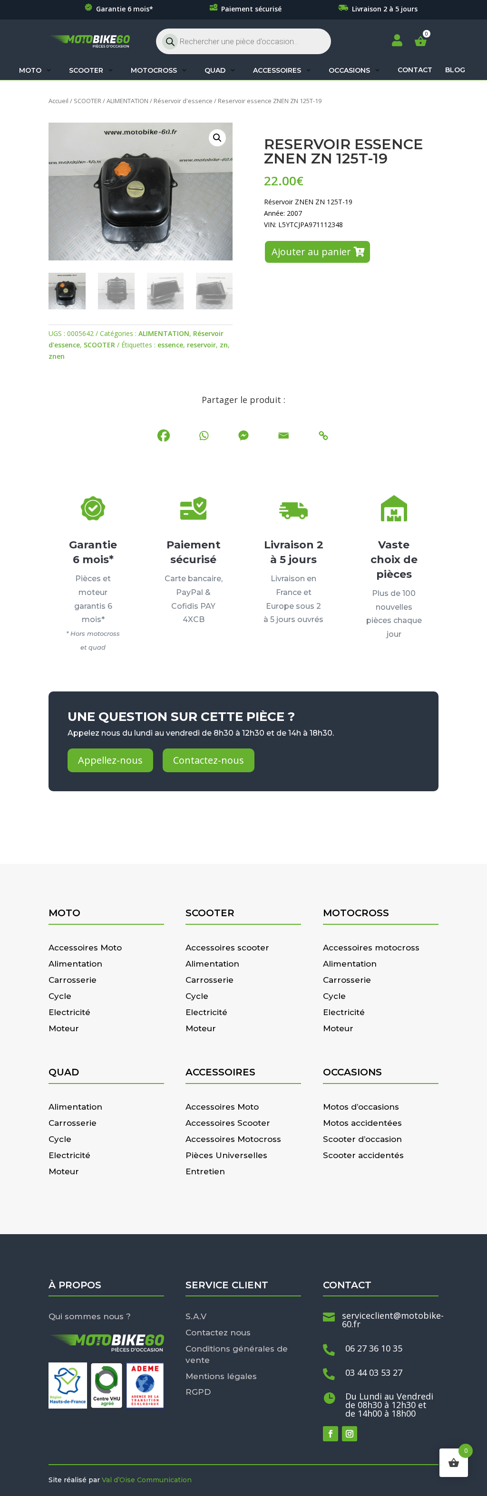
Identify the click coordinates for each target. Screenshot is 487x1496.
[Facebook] (164, 435)
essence (170, 344)
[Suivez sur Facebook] (330, 1433)
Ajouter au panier (311, 251)
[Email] (283, 435)
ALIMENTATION (127, 100)
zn (224, 344)
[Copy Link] (323, 435)
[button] (217, 137)
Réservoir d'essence (183, 100)
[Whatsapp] (204, 435)
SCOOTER (87, 100)
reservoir (201, 344)
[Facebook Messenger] (243, 435)
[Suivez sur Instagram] (349, 1433)
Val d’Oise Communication (147, 1480)
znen (57, 356)
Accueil (58, 100)
